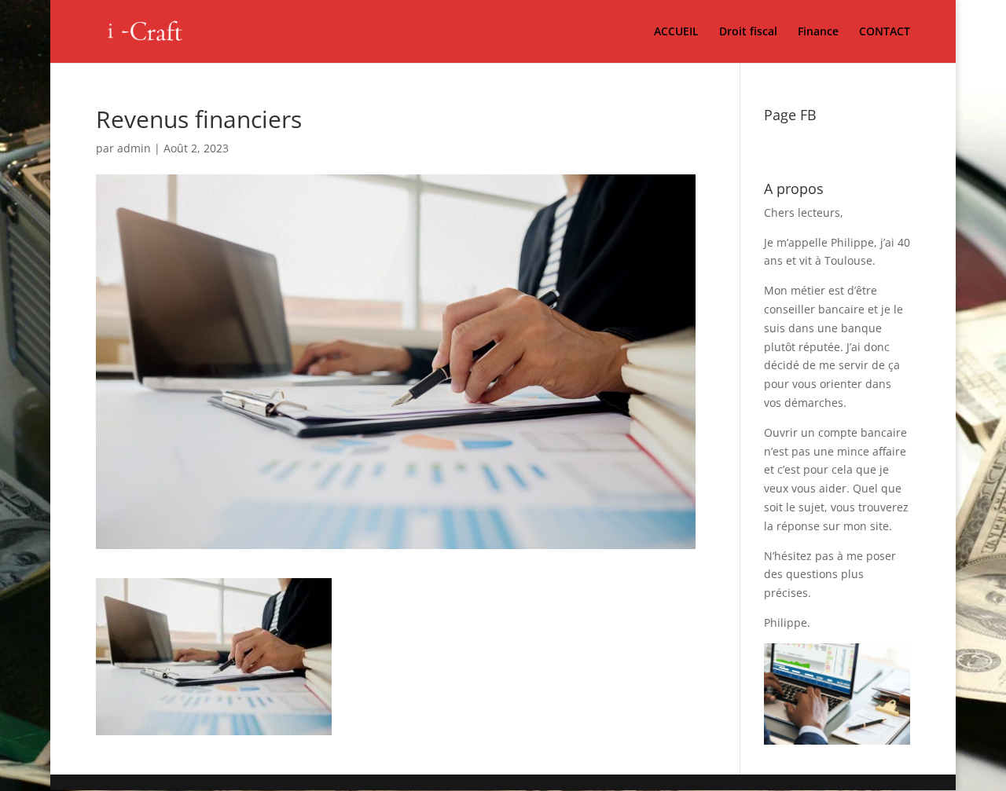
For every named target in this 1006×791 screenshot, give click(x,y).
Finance (818, 32)
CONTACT (884, 32)
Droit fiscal (748, 32)
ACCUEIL (676, 32)
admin (134, 148)
